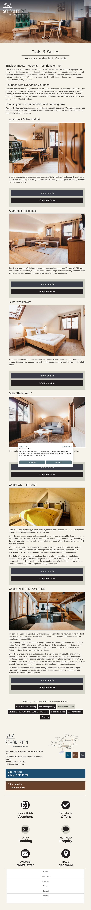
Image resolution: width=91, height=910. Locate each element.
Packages (44, 712)
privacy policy (67, 446)
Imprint (45, 896)
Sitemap (45, 881)
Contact (46, 891)
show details (47, 193)
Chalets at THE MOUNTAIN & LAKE (23, 712)
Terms (45, 886)
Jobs (45, 901)
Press (45, 871)
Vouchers (45, 717)
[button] (23, 446)
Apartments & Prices (42, 701)
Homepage (27, 701)
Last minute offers (75, 712)
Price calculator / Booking (26, 707)
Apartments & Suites (66, 707)
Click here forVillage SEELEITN (18, 773)
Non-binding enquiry (47, 707)
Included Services (58, 712)
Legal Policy (45, 876)
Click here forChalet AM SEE (16, 786)
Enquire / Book (47, 200)
